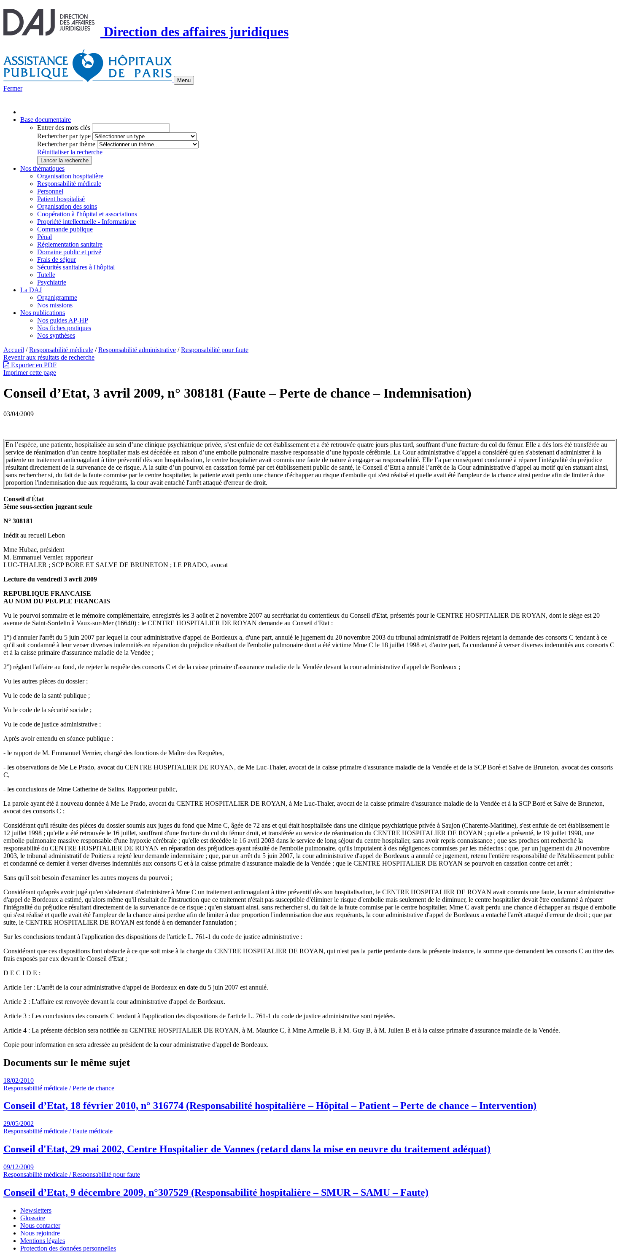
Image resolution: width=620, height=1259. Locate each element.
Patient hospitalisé (61, 198)
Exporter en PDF (33, 365)
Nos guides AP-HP (62, 320)
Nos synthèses (56, 335)
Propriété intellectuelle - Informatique (86, 221)
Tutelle (46, 274)
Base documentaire (45, 119)
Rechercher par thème (66, 144)
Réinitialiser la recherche (69, 152)
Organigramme (57, 297)
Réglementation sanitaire (69, 244)
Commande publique (65, 229)
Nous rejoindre (40, 1233)
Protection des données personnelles (68, 1248)
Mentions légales (42, 1240)
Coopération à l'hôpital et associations (87, 214)
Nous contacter (40, 1225)
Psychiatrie (51, 282)
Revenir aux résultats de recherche (48, 357)
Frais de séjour (56, 259)
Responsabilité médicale (69, 183)
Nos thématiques (42, 168)
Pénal (44, 236)
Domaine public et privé (69, 252)
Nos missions (55, 305)
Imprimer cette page (29, 372)
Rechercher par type (64, 136)
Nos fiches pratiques (64, 327)
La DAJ (31, 289)
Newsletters (35, 1210)
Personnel (50, 191)
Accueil (13, 349)
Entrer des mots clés (63, 127)
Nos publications (42, 312)
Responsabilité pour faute (214, 349)
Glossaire (32, 1217)
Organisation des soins (67, 206)
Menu (184, 80)
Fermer (12, 88)
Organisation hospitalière (70, 176)
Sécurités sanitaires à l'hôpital (76, 267)
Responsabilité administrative (137, 349)
